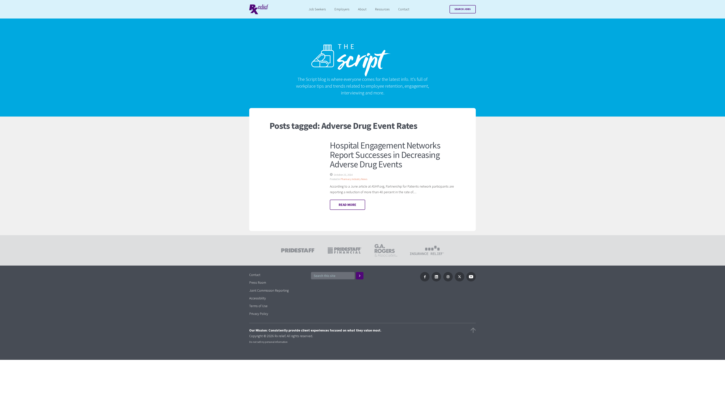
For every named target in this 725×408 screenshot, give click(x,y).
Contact (403, 9)
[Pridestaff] (258, 9)
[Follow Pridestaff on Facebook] (425, 280)
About (362, 9)
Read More (347, 204)
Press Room (257, 282)
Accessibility (257, 298)
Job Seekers (317, 9)
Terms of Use (258, 306)
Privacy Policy (258, 313)
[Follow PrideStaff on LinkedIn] (436, 280)
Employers (341, 9)
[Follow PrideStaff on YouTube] (471, 280)
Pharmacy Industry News (354, 179)
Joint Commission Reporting (269, 290)
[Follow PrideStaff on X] (459, 280)
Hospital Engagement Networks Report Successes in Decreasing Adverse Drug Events (385, 155)
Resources (382, 9)
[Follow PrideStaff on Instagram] (448, 280)
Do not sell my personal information (268, 342)
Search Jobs (462, 9)
